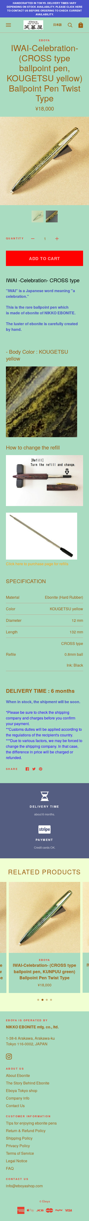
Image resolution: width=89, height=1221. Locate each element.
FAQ (10, 1168)
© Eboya (44, 1201)
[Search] (70, 24)
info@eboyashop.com (24, 1185)
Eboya (44, 40)
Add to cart (44, 258)
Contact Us (15, 1105)
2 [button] (42, 1000)
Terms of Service (20, 1153)
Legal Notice (16, 1160)
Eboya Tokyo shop (21, 1090)
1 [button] (38, 1000)
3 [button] (47, 1000)
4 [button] (51, 1000)
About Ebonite (18, 1075)
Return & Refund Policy (26, 1130)
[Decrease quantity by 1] (33, 238)
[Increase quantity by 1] (57, 238)
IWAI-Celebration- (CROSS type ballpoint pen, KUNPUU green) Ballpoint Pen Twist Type (44, 971)
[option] (44, 161)
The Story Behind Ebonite (27, 1083)
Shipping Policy (19, 1138)
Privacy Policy (18, 1145)
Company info (17, 1098)
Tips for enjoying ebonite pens (31, 1123)
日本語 (57, 24)
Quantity (15, 238)
